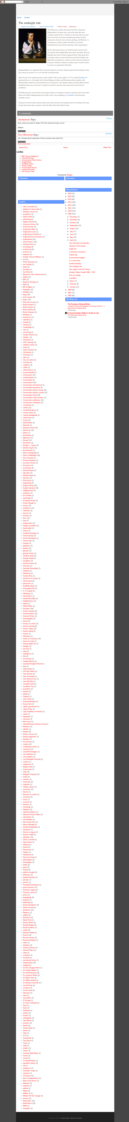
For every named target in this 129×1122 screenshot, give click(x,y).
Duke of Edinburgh (29, 453)
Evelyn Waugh (28, 503)
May (71, 237)
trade (25, 1046)
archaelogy (27, 247)
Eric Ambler (27, 495)
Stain (25, 1005)
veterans (26, 1073)
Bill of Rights (27, 287)
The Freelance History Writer (79, 304)
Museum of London (30, 794)
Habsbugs (26, 593)
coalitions (26, 365)
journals (26, 691)
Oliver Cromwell (28, 840)
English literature (29, 488)
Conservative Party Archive (32, 160)
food (24, 521)
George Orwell (28, 558)
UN (24, 1066)
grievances (27, 583)
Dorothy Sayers (28, 448)
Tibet (25, 1033)
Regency (26, 912)
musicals (26, 802)
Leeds (25, 714)
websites (26, 1086)
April (72, 240)
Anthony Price (28, 244)
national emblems (29, 812)
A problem (72, 278)
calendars (26, 320)
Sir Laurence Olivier (30, 975)
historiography (28, 619)
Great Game (27, 581)
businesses (27, 317)
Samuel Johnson (29, 948)
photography (27, 862)
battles (25, 277)
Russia (25, 935)
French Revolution (29, 538)
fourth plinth (27, 528)
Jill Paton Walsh (29, 671)
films (24, 518)
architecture (27, 249)
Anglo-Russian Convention (32, 237)
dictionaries (27, 435)
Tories (25, 1043)
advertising (27, 219)
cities (25, 357)
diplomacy (26, 438)
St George (26, 1000)
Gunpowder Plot (29, 588)
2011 (70, 208)
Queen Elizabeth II (30, 905)
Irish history (27, 659)
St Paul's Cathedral (30, 1003)
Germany (26, 566)
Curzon (25, 420)
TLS (24, 1035)
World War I (27, 1101)
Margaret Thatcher (29, 774)
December (74, 217)
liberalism (26, 727)
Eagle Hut (72, 249)
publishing (26, 902)
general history (28, 553)
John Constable (28, 676)
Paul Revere (83, 77)
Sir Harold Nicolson (30, 973)
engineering (27, 483)
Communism (27, 375)
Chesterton (27, 340)
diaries (25, 433)
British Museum (28, 312)
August (72, 228)
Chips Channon (28, 350)
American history (62, 26)
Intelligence (27, 654)
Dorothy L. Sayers (29, 445)
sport (25, 995)
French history (28, 536)
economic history (29, 463)
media (25, 777)
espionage (26, 498)
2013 (70, 202)
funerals (26, 543)
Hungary (26, 646)
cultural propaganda (30, 415)
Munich (25, 792)
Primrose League (29, 890)
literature (26, 739)
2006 (70, 296)
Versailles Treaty (29, 1071)
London (25, 744)
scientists (26, 955)
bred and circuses (29, 302)
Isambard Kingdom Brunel (32, 664)
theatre (25, 1025)
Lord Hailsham (28, 754)
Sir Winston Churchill (30, 983)
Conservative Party (30, 395)
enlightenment (28, 490)
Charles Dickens (29, 335)
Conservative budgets (77, 258)
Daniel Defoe (27, 423)
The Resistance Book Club (77, 315)
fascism (26, 513)
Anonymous (24, 119)
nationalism (27, 817)
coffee (25, 367)
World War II (27, 1103)
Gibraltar (26, 571)
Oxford (25, 847)
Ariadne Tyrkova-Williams (32, 257)
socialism (26, 988)
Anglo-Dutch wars (29, 232)
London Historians (28, 169)
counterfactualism (29, 410)
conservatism (28, 382)
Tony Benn (27, 1040)
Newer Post (23, 147)
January (73, 287)
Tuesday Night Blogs (30, 1053)
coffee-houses (28, 370)
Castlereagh (27, 327)
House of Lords (28, 641)
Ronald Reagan (28, 925)
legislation (26, 716)
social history (28, 985)
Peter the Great (28, 857)
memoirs (26, 779)
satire (25, 953)
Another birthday (75, 263)
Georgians (26, 561)
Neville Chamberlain (30, 827)
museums (26, 797)
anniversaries (28, 242)
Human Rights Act (29, 644)
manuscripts (27, 769)
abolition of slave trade (31, 209)
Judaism (26, 696)
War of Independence (30, 1078)
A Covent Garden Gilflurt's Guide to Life (83, 313)
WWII (25, 1106)
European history (29, 500)
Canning (26, 325)
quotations (26, 910)
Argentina (26, 254)
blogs (25, 295)
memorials (26, 782)
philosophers (27, 860)
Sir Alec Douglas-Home (31, 968)
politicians (26, 875)
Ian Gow (26, 649)
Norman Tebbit (28, 835)
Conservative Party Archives (33, 397)
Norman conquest (29, 832)
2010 (70, 211)
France (25, 531)
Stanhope (26, 1010)
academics (27, 214)
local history (27, 742)
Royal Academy (28, 927)
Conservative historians (31, 387)
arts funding (27, 264)
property (26, 900)
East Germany (28, 458)
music (25, 799)
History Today (27, 166)
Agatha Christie (28, 222)
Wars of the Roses (30, 1081)
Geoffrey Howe (28, 556)
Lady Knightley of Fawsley (32, 711)
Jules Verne (27, 699)
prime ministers (28, 887)
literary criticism (29, 734)
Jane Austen (27, 669)
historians (26, 608)
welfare (25, 1088)
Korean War (27, 704)
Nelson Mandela (29, 824)
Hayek (25, 603)
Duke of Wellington (30, 455)
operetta (26, 845)
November (74, 220)
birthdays (26, 292)
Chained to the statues (77, 246)
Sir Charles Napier (29, 970)
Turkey (25, 1056)
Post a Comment (24, 144)
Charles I (26, 337)
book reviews (28, 297)
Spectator (26, 993)
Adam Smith (27, 217)
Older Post (107, 147)
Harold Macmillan (29, 598)
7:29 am (109, 118)
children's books (29, 345)
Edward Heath (28, 475)
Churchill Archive (28, 158)
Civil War (26, 362)
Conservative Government (32, 385)
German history (28, 563)
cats (24, 330)
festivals (26, 516)
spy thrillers (27, 998)
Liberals (26, 729)
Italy (24, 666)
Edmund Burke (28, 470)
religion (25, 915)
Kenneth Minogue (29, 701)
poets (25, 867)
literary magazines (29, 737)
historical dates (28, 614)
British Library (28, 310)
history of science (29, 624)
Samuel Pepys (28, 950)
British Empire (28, 305)
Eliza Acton (27, 480)
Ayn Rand (26, 272)
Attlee (25, 267)
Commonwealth (28, 372)
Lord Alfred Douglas (30, 752)
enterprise (26, 493)
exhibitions (27, 508)
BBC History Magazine (30, 156)
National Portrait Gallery (31, 814)
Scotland (26, 958)
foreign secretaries (29, 526)
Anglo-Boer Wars (29, 229)
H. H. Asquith (28, 591)
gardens (26, 548)
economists (27, 468)
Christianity (27, 352)
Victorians (26, 1076)
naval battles (27, 819)
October (73, 223)
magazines (27, 764)
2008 (70, 290)
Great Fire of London (30, 578)
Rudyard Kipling (28, 932)
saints (25, 943)
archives (26, 252)
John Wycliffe (28, 681)
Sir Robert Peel (28, 978)
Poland (25, 870)
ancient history (28, 227)
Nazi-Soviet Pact (29, 822)
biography (26, 289)
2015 (70, 196)
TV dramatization (29, 1061)
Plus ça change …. (76, 275)
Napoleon (26, 809)
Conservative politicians (31, 400)
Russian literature (29, 940)
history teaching (29, 626)
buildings (26, 315)
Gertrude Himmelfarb (30, 568)
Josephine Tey (28, 686)
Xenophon (26, 1108)
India (24, 651)
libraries (26, 732)
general (25, 551)
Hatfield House (28, 601)
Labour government (30, 706)
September (74, 225)
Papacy (25, 852)
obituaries (26, 837)
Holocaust (26, 636)
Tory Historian (25, 134)
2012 (70, 205)
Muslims (26, 804)
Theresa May (28, 1028)
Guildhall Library (27, 164)
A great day (73, 255)
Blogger (69, 175)
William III (26, 1093)
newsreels (26, 830)
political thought (28, 872)
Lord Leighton (28, 757)
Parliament (27, 855)
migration (26, 784)
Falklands (26, 511)
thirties (25, 1030)
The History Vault (28, 171)
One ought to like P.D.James (79, 269)
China (25, 347)
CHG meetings (28, 342)
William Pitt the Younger (31, 1096)
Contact (27, 17)
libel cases (27, 722)
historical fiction (28, 616)
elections (26, 478)
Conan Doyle (27, 380)
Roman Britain (28, 922)
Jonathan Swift (28, 684)
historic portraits (29, 611)
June (72, 234)
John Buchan (28, 674)
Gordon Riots (28, 576)
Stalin (25, 1008)
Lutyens (26, 762)
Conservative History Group (33, 390)
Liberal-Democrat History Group (34, 724)
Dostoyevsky (28, 450)
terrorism (26, 1023)
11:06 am (108, 134)
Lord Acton (27, 749)
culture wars (27, 418)
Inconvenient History (29, 168)
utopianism (27, 1068)
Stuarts (25, 1015)
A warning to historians (77, 252)
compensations (28, 377)
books (25, 300)
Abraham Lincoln (29, 212)
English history (28, 485)
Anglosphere (72, 26)
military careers (28, 787)
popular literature (29, 877)
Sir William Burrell (29, 980)
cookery (26, 408)
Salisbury (26, 945)
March (72, 281)
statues (25, 1013)
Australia (26, 269)
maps (25, 772)
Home (19, 17)
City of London (28, 360)
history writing (28, 631)
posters (25, 882)
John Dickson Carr (29, 679)
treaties (25, 1048)
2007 (70, 293)
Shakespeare (28, 963)
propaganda (27, 897)
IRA (24, 656)
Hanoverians (27, 596)
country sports (28, 413)
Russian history (28, 938)
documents (27, 443)
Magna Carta (27, 767)
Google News (26, 162)
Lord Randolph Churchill (31, 759)
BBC (24, 279)
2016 (70, 193)
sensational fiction (29, 960)
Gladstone (26, 573)
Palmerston (27, 850)
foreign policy (28, 523)
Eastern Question (29, 460)
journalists (26, 689)
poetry (25, 865)
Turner (25, 1058)
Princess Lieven (29, 892)
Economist (27, 465)
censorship (27, 332)
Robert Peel (27, 920)
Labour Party (27, 709)
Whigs (25, 1091)
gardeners (26, 546)
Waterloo (26, 1083)
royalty (25, 930)
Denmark (26, 425)
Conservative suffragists (32, 403)
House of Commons (30, 639)
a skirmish (70, 95)
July (71, 231)
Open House (27, 842)
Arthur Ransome (29, 262)
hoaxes (25, 634)
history (25, 621)
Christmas (26, 355)
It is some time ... (75, 260)
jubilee (25, 694)
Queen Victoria (28, 907)
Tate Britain (27, 1020)
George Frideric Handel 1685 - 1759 (82, 272)
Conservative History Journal (67, 9)
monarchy (26, 789)
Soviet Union (27, 990)
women (25, 1098)
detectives (26, 430)
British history (28, 307)
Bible (25, 284)
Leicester (26, 719)
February (73, 284)
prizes (25, 895)
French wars (27, 541)
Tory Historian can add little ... (80, 243)
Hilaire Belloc (28, 606)
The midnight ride (30, 23)
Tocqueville (27, 1038)
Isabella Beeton (28, 661)
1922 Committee (29, 207)
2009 (70, 214)
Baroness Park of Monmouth (33, 274)
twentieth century (29, 1063)
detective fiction (29, 428)
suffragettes (27, 1018)
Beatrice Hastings (29, 282)
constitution (27, 405)
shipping (26, 965)
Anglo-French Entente (31, 234)
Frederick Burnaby (29, 533)
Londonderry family (30, 747)
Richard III (26, 917)
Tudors (25, 1051)
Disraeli (25, 440)
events (25, 505)
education (26, 473)
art (24, 259)
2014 (70, 199)
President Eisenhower (31, 885)
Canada (25, 322)
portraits (26, 880)
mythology (26, 807)
